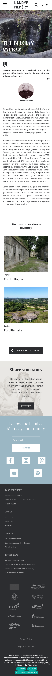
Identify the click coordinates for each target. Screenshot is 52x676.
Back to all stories (28, 350)
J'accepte (21, 669)
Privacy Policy (26, 639)
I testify (26, 406)
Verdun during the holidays (15, 560)
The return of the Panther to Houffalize (20, 564)
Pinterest (8, 525)
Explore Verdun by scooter (15, 573)
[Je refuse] (49, 664)
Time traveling (10, 547)
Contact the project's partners (19, 500)
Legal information (26, 646)
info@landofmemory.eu (14, 495)
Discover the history (13, 539)
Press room (10, 504)
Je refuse (32, 669)
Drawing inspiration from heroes (17, 543)
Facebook (9, 517)
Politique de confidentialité (26, 672)
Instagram (9, 521)
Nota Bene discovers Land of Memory (19, 569)
